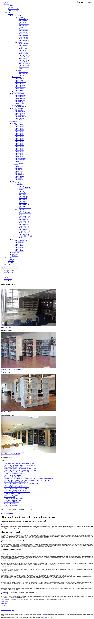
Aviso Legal (4, 513)
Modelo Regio (23, 62)
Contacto (7, 264)
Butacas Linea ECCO (18, 93)
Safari (2, 607)
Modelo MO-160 (24, 232)
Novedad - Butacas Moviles (12, 500)
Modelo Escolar (23, 194)
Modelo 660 (22, 201)
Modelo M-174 (19, 150)
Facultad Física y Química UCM (10, 454)
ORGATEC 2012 (9, 503)
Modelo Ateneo (19, 80)
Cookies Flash (4, 612)
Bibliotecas (15, 256)
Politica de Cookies (13, 10)
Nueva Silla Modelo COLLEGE (13, 473)
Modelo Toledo (19, 103)
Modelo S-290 (23, 199)
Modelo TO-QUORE (25, 236)
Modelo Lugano (23, 29)
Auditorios (11, 259)
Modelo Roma (23, 22)
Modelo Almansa (20, 78)
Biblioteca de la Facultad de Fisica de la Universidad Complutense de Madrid (26, 480)
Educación (11, 261)
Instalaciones (8, 257)
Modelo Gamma (24, 50)
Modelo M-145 (19, 140)
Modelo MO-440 (24, 221)
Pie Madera (18, 42)
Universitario (15, 165)
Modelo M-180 (19, 151)
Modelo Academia (20, 158)
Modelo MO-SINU (24, 231)
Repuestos (15, 254)
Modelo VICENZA (25, 208)
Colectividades (12, 121)
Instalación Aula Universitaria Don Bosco (16, 488)
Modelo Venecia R (24, 63)
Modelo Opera (19, 88)
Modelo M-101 (19, 126)
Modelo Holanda (24, 75)
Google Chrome (4, 601)
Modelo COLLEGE (25, 186)
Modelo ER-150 (20, 174)
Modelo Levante (20, 100)
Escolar (14, 123)
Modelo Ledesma (20, 97)
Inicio (6, 2)
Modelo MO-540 (24, 224)
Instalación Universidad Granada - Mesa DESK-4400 (19, 465)
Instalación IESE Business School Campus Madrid (19, 463)
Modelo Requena (24, 35)
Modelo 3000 (19, 166)
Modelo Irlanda (23, 30)
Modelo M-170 (19, 148)
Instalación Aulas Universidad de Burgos (16, 482)
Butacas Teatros (16, 77)
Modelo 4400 (19, 173)
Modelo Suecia (23, 37)
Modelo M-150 (19, 141)
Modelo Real (19, 90)
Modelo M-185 (19, 155)
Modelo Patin (23, 203)
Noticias (10, 5)
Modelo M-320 (19, 246)
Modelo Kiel (22, 47)
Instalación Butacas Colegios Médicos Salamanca (18, 472)
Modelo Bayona (23, 53)
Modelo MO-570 (24, 227)
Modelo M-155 (19, 143)
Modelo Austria (23, 45)
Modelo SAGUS (20, 160)
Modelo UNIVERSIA (19, 162)
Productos (7, 12)
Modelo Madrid (23, 196)
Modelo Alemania (24, 43)
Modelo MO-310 (24, 223)
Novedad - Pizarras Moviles (12, 493)
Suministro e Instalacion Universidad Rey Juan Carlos (20, 468)
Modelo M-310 (19, 244)
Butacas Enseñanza (17, 108)
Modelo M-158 (19, 145)
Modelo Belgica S (24, 20)
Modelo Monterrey (20, 87)
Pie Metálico (19, 17)
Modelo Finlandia (24, 57)
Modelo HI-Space (24, 73)
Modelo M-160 (19, 146)
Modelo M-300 (19, 242)
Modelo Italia (23, 58)
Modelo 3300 (19, 169)
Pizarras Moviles (16, 252)
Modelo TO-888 (24, 234)
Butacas (10, 14)
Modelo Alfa (19, 110)
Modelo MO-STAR (25, 219)
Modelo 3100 (19, 168)
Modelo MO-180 (24, 229)
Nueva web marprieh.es (11, 505)
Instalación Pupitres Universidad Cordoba (16, 467)
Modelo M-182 (19, 153)
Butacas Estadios (17, 105)
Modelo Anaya (23, 19)
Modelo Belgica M (24, 55)
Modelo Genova (20, 111)
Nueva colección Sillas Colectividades (15, 477)
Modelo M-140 (19, 138)
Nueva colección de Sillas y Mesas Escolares (17, 492)
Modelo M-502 (19, 251)
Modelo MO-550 (24, 218)
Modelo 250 (22, 193)
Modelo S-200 (23, 198)
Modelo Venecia (24, 52)
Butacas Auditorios (17, 15)
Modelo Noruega (24, 60)
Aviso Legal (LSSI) (13, 9)
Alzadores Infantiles (17, 120)
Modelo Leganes (20, 98)
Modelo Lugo (19, 102)
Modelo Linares (23, 34)
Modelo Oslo (23, 48)
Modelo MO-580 (24, 226)
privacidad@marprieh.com (15, 528)
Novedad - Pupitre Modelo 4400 (13, 498)
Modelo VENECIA (25, 206)
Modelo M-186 (19, 156)
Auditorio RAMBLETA (11, 502)
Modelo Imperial (20, 85)
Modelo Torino (23, 39)
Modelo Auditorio (20, 82)
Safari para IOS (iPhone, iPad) (7, 610)
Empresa (6, 4)
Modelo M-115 (19, 133)
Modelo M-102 (19, 128)
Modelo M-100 (19, 125)
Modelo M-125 (19, 136)
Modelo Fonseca (20, 83)
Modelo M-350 (19, 247)
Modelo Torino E (24, 40)
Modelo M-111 (19, 130)
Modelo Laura (23, 32)
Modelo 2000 (19, 178)
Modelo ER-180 (20, 176)
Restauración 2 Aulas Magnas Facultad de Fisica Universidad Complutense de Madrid (29, 478)
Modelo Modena (20, 113)
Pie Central (18, 70)
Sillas (13, 181)
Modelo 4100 (19, 171)
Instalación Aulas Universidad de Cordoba (16, 487)
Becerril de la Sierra (6, 327)
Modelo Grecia (23, 72)
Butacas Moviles (16, 92)
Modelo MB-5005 (24, 216)
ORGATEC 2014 (9, 497)
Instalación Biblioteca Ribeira (12, 475)
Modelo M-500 (19, 249)
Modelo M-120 (19, 135)
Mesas (13, 239)
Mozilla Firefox (4, 603)
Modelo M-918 (23, 237)
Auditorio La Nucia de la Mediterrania (12, 369)
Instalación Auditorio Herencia (13, 485)
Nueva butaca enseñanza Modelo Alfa (15, 490)
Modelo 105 (22, 191)
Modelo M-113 (19, 131)
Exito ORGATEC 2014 (11, 495)
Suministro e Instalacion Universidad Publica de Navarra (20, 470)
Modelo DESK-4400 (21, 241)
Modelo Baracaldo (20, 95)
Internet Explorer (4, 605)
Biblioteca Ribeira (6, 412)
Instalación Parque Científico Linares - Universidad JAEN (21, 483)
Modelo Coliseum (24, 24)
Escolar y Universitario (19, 183)
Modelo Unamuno (24, 65)
